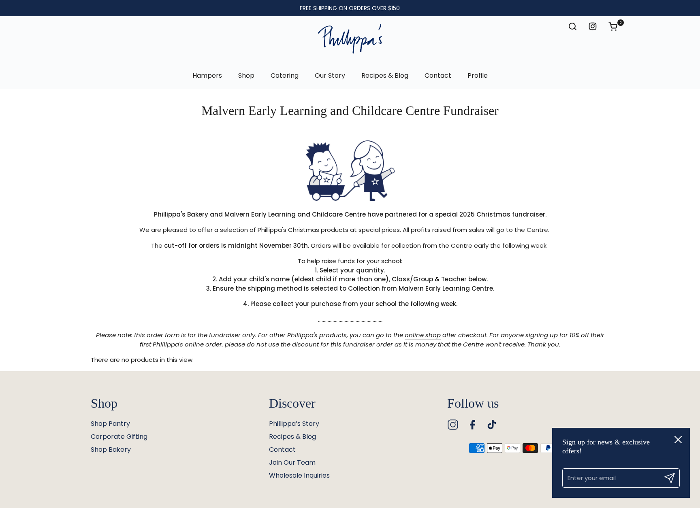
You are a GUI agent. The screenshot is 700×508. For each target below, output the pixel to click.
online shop (423, 335)
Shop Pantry (110, 423)
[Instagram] (453, 424)
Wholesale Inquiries (299, 475)
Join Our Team (292, 462)
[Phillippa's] (350, 39)
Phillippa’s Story (294, 423)
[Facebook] (472, 424)
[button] (616, 26)
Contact (282, 449)
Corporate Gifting (119, 436)
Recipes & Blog (292, 436)
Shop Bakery (111, 449)
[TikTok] (491, 424)
